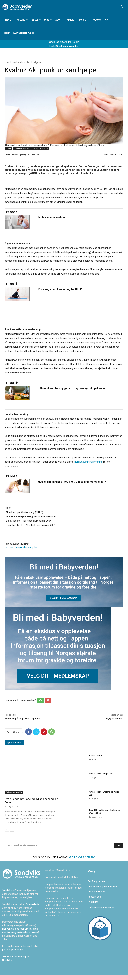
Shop (7, 33)
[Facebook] (28, 731)
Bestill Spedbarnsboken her (64, 46)
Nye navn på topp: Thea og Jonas (23, 718)
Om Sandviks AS (97, 891)
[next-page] (12, 829)
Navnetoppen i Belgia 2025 (101, 774)
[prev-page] (7, 829)
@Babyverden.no (82, 857)
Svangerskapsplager (41, 148)
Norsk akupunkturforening (88, 461)
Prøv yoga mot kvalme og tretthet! (60, 289)
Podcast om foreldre (14, 792)
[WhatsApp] (51, 731)
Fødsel (34, 20)
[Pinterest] (44, 731)
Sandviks (7, 890)
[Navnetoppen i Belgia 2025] (76, 778)
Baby (46, 20)
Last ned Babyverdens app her (21, 547)
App (107, 20)
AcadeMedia (32, 904)
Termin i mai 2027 (97, 755)
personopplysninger (13, 949)
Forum (83, 20)
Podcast (97, 20)
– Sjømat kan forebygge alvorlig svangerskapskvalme (72, 388)
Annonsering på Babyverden (103, 886)
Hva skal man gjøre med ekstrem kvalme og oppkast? (72, 481)
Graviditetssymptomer (22, 148)
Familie (70, 20)
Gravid (21, 20)
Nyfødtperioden (114, 718)
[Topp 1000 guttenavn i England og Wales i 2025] (76, 814)
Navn (57, 20)
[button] (122, 6)
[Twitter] (36, 731)
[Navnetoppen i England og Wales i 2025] (76, 796)
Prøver (8, 20)
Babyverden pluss (23, 33)
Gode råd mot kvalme (51, 217)
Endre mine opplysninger (101, 907)
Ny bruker (93, 901)
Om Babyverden (96, 881)
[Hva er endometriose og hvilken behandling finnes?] (33, 773)
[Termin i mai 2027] (76, 760)
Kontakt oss (94, 896)
